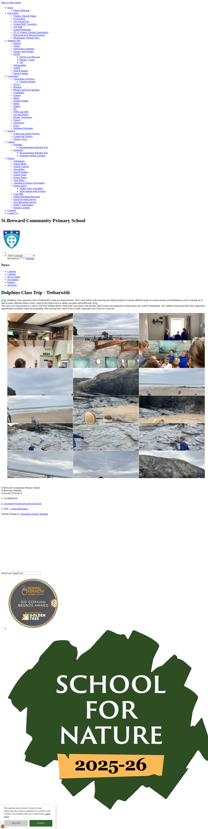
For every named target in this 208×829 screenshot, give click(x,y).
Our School (12, 13)
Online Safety (20, 185)
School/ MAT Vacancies (25, 24)
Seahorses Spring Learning (32, 155)
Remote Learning (21, 207)
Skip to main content (11, 2)
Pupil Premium (20, 70)
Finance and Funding (23, 51)
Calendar (11, 210)
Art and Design (20, 114)
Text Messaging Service (24, 202)
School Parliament (22, 29)
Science (17, 95)
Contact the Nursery (23, 136)
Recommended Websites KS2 (33, 147)
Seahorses (18, 150)
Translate (30, 258)
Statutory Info (14, 40)
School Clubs (19, 174)
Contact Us (12, 213)
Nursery (11, 131)
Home (10, 7)
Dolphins (17, 144)
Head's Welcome (21, 10)
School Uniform (21, 166)
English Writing (20, 101)
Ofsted (16, 46)
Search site (6, 573)
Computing (18, 92)
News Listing (13, 277)
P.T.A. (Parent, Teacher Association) (30, 32)
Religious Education (23, 128)
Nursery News (20, 139)
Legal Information (19, 508)
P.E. (15, 109)
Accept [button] (41, 823)
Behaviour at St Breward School (29, 35)
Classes (10, 142)
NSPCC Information (23, 205)
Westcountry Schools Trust (26, 38)
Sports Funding (20, 73)
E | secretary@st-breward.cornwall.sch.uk (21, 503)
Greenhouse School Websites (34, 514)
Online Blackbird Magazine (26, 196)
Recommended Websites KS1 (33, 153)
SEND (16, 54)
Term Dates (19, 180)
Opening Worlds (27, 81)
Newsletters (19, 169)
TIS (21, 62)
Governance (19, 18)
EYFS (16, 84)
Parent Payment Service (24, 199)
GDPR (16, 68)
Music (16, 98)
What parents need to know (32, 191)
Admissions (19, 161)
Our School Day (21, 21)
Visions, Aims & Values (24, 16)
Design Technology (22, 117)
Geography (18, 122)
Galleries (11, 274)
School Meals (19, 164)
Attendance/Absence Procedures (29, 183)
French (16, 120)
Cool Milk (18, 194)
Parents (10, 158)
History (17, 106)
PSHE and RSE (21, 111)
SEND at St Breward (29, 57)
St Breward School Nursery (26, 133)
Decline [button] (16, 823)
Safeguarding (19, 65)
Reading (17, 87)
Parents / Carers (27, 59)
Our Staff (17, 27)
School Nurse (19, 177)
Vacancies (12, 285)
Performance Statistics (24, 48)
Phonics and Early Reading (26, 90)
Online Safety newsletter (31, 188)
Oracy (16, 125)
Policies (17, 43)
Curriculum (12, 76)
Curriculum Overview (24, 79)
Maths (16, 103)
